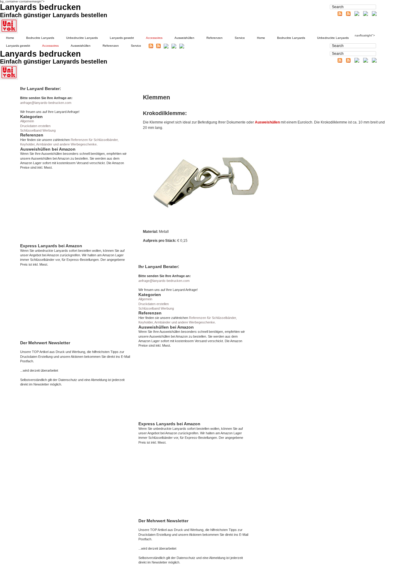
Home (10, 37)
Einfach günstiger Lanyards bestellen (53, 15)
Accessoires (154, 37)
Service (240, 37)
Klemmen (156, 97)
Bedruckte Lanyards (40, 37)
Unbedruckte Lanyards (82, 37)
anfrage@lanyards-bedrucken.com (45, 103)
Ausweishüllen (184, 37)
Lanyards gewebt (122, 37)
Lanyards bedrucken (40, 7)
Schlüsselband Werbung (38, 130)
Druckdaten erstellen (35, 126)
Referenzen (214, 37)
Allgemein (27, 121)
